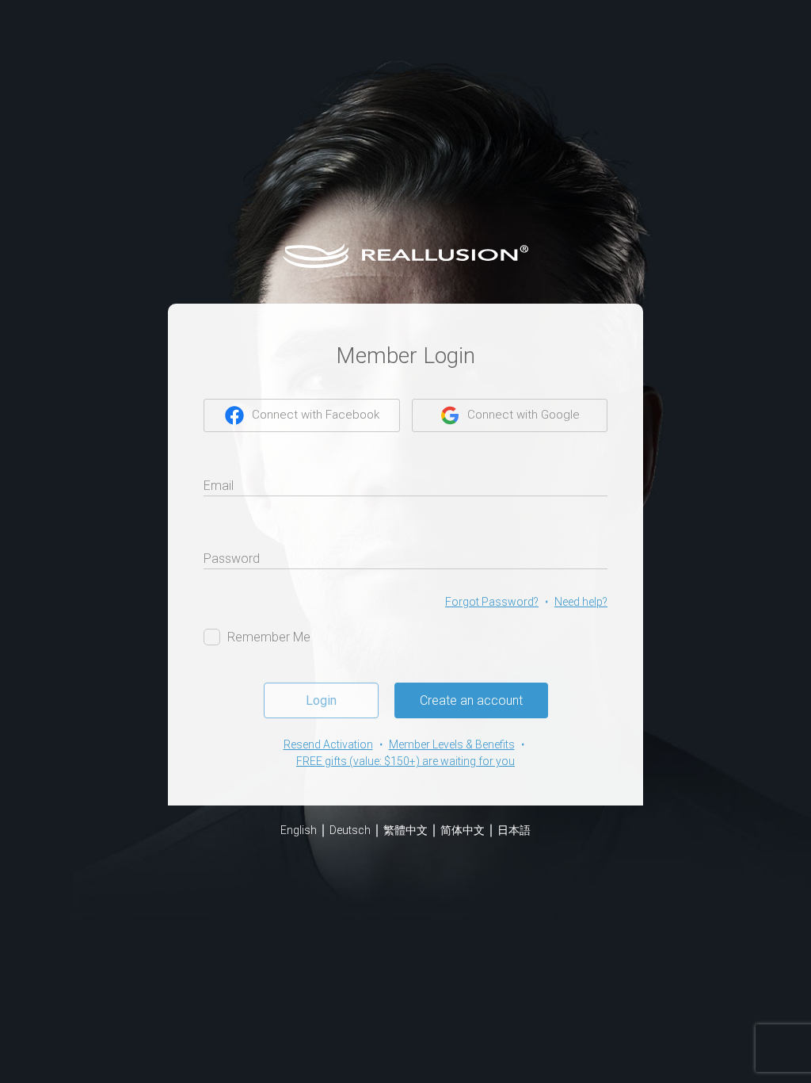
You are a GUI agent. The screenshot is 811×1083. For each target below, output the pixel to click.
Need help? (580, 601)
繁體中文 (405, 830)
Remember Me (268, 637)
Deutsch (350, 830)
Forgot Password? (492, 601)
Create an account (471, 700)
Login (321, 700)
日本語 (514, 830)
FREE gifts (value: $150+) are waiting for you (405, 761)
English (298, 830)
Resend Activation (328, 744)
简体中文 (462, 830)
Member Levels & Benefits (452, 744)
